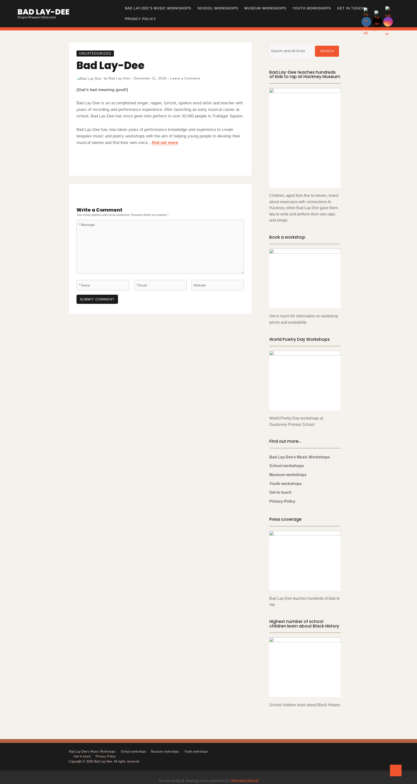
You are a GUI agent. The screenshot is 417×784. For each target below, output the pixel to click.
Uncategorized (95, 53)
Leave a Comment (185, 78)
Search (327, 51)
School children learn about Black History (304, 705)
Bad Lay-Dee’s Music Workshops (158, 8)
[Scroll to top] (396, 770)
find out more (165, 142)
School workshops (217, 8)
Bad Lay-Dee (43, 11)
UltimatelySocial (244, 781)
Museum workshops (265, 8)
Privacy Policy (140, 19)
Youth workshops (311, 8)
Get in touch (350, 8)
